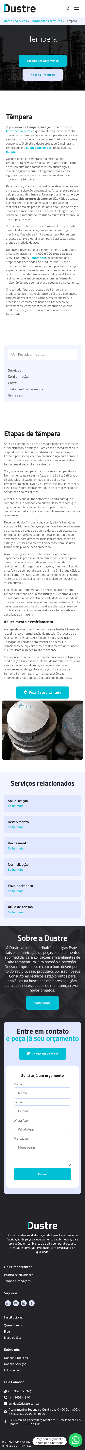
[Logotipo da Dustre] (20, 8)
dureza (11, 151)
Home (8, 20)
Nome (18, 1085)
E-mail (18, 1103)
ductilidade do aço (39, 147)
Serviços (21, 20)
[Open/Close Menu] (76, 8)
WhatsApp (21, 1121)
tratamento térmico (20, 131)
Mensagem (21, 1139)
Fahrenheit (37, 257)
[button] (43, 61)
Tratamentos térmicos (46, 20)
